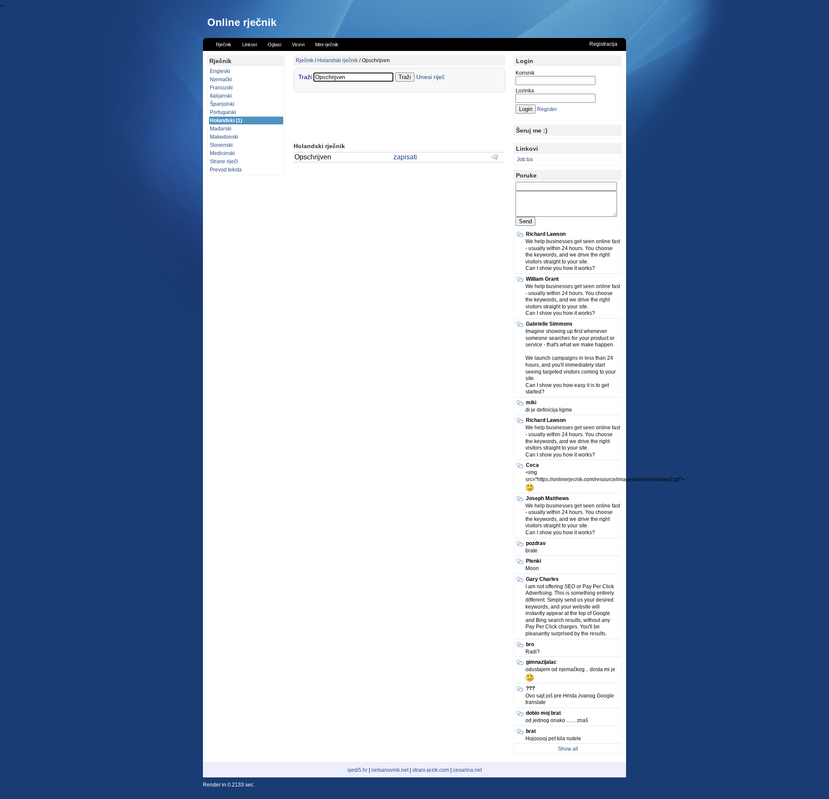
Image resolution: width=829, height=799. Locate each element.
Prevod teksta (226, 170)
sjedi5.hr (357, 770)
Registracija (603, 44)
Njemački (221, 79)
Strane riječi (224, 162)
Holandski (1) (226, 120)
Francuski (221, 88)
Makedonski (224, 137)
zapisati (405, 157)
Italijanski (221, 96)
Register (547, 109)
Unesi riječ (430, 76)
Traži (305, 76)
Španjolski (222, 104)
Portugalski (223, 112)
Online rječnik (241, 22)
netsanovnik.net (389, 770)
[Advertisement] (246, 309)
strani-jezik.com (430, 770)
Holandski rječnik (337, 60)
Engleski (220, 71)
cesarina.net (467, 770)
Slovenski (221, 145)
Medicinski (222, 153)
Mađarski (220, 129)
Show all (568, 749)
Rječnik (304, 60)
